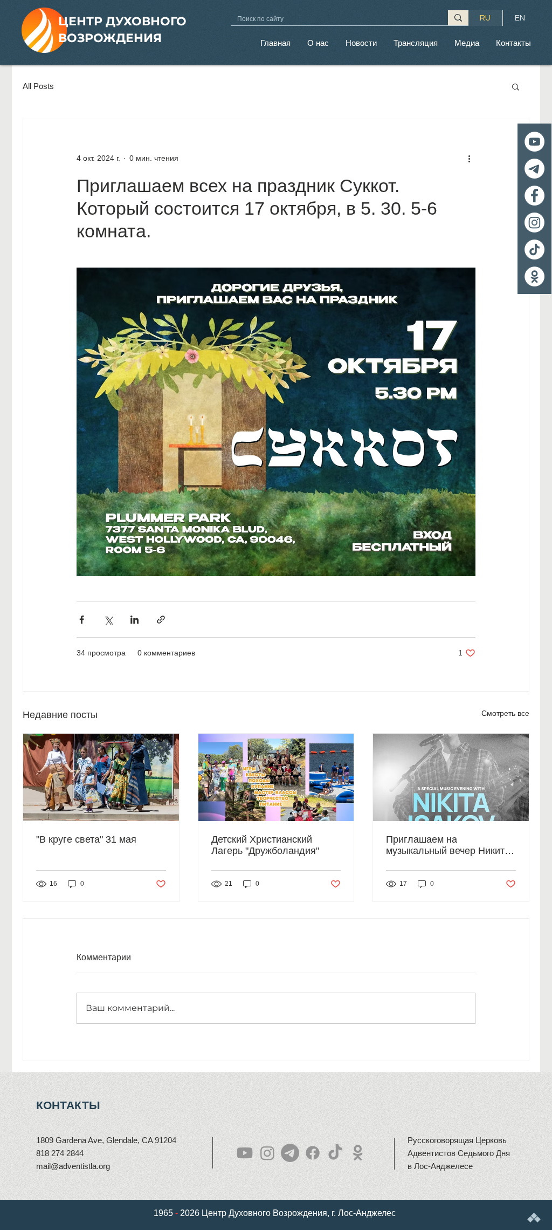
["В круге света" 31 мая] (101, 777)
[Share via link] (161, 619)
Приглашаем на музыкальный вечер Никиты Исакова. (449, 845)
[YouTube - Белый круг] (534, 142)
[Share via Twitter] (108, 619)
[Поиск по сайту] (458, 17)
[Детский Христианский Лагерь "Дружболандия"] (276, 777)
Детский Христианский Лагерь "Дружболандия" (265, 845)
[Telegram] (534, 169)
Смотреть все (505, 713)
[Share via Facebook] (82, 619)
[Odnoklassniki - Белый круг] (534, 276)
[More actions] (469, 158)
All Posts (38, 86)
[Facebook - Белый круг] (534, 196)
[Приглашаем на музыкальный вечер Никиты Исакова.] (451, 777)
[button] (318, 43)
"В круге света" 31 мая (86, 839)
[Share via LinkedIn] (134, 619)
